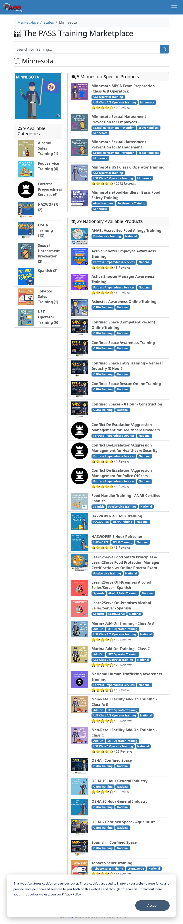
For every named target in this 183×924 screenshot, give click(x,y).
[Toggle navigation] (174, 7)
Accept (152, 905)
